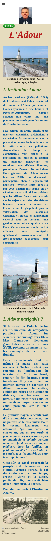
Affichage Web (43, 531)
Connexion (45, 528)
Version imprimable (12, 528)
